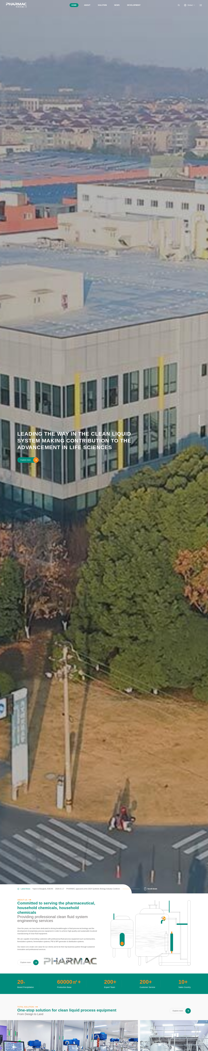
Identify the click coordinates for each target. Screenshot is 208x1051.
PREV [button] (199, 417)
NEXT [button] (199, 423)
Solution (102, 5)
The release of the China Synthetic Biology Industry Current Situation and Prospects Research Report (82, 889)
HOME (74, 5)
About (87, 5)
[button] (199, 403)
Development (134, 5)
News (117, 5)
